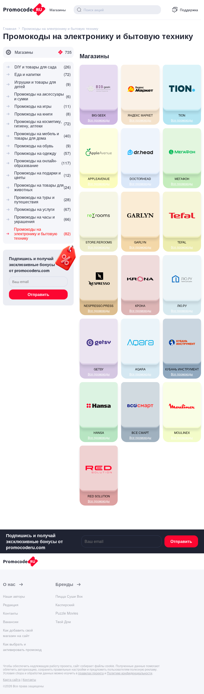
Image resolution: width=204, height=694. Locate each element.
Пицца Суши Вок (69, 596)
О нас (9, 584)
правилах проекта (91, 673)
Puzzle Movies (66, 613)
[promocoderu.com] (22, 10)
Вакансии (10, 621)
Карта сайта (11, 679)
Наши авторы (14, 596)
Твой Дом (63, 621)
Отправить (38, 294)
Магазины (58, 9)
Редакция (10, 604)
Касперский (64, 604)
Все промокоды (99, 120)
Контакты (10, 613)
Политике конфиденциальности (129, 673)
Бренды (64, 584)
